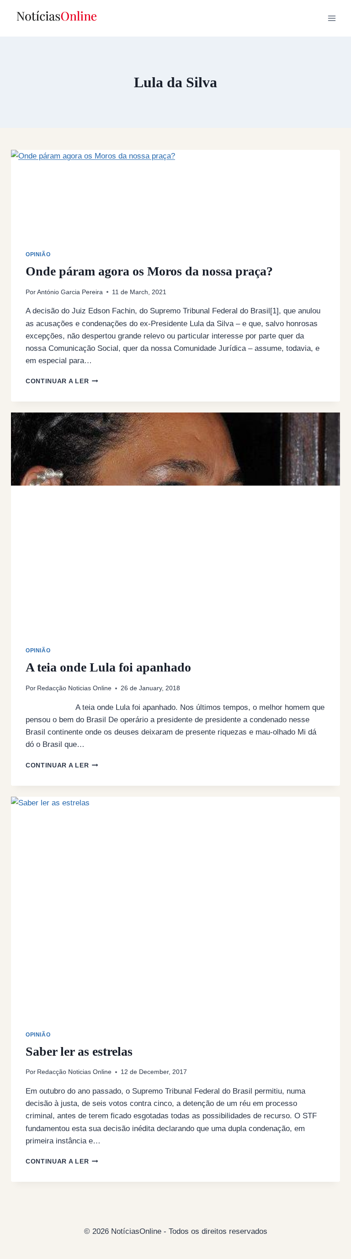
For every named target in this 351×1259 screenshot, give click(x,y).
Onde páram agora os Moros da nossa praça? (149, 271)
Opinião (38, 254)
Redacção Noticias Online (74, 688)
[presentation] (175, 200)
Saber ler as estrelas (79, 1051)
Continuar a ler (62, 381)
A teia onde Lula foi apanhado (108, 667)
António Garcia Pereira (70, 292)
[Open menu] (331, 18)
